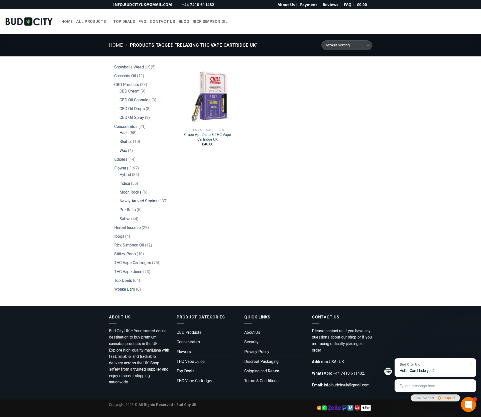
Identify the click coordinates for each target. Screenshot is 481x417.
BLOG (184, 21)
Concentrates (188, 342)
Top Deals (124, 21)
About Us (286, 4)
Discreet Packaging (261, 361)
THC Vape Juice (191, 361)
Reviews (330, 4)
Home (67, 21)
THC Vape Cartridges (195, 380)
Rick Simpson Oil (210, 21)
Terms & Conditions (261, 380)
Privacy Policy (256, 351)
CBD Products (189, 332)
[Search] (269, 5)
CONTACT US (162, 21)
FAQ (347, 4)
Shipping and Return (261, 371)
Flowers (184, 351)
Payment (308, 4)
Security (251, 342)
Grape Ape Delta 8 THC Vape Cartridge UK (207, 137)
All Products (91, 21)
